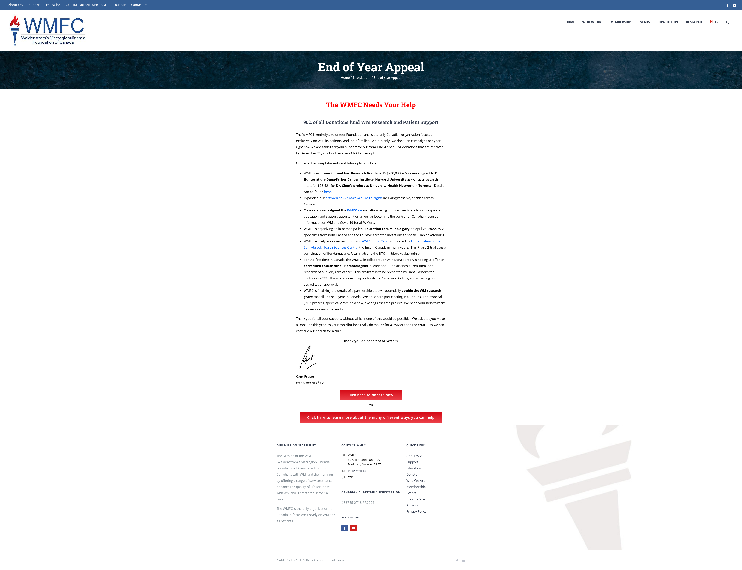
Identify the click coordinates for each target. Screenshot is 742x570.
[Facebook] (344, 528)
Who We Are (415, 480)
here (327, 191)
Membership (416, 486)
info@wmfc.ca (357, 470)
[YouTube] (353, 528)
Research (413, 505)
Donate (411, 474)
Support (412, 462)
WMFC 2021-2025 (288, 560)
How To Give (415, 499)
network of (353, 198)
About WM (414, 456)
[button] (727, 22)
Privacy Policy (416, 511)
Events (411, 493)
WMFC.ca (354, 210)
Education (413, 468)
